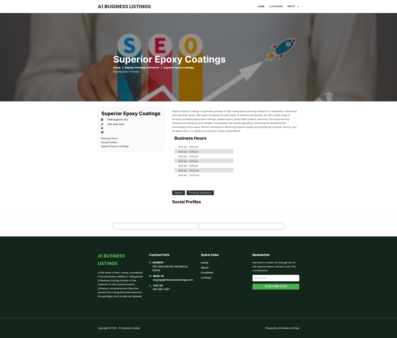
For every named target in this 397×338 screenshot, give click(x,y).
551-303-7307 (161, 289)
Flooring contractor (147, 67)
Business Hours (109, 138)
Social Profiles (109, 142)
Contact (206, 277)
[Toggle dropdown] (298, 6)
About (205, 267)
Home (261, 6)
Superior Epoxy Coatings (115, 146)
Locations (276, 6)
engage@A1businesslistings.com (173, 279)
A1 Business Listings (124, 6)
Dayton (129, 67)
